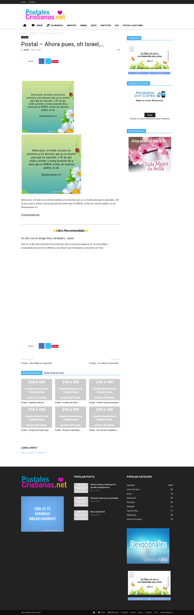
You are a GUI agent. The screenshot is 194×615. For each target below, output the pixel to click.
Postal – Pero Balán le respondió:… (37, 363)
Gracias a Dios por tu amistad (104, 498)
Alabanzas (57, 25)
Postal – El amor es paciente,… (68, 430)
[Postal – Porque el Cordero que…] (36, 417)
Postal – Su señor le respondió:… (104, 363)
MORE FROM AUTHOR (54, 373)
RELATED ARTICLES (32, 373)
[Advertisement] (70, 73)
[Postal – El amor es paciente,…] (70, 417)
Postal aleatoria (133, 25)
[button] (169, 25)
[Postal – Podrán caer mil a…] (70, 389)
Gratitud (106, 25)
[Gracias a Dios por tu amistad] (81, 502)
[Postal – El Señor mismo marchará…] (104, 389)
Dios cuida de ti (97, 512)
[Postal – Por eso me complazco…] (104, 417)
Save (56, 61)
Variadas (32, 33)
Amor (39, 25)
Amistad (71, 25)
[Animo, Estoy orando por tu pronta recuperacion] (81, 488)
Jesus (94, 25)
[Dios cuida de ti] (81, 515)
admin (26, 50)
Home (23, 2)
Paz (117, 25)
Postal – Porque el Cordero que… (35, 430)
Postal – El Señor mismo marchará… (104, 402)
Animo (83, 25)
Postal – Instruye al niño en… (33, 402)
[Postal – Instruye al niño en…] (36, 389)
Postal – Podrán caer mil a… (67, 402)
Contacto (32, 2)
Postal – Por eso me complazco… (103, 430)
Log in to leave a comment (33, 452)
